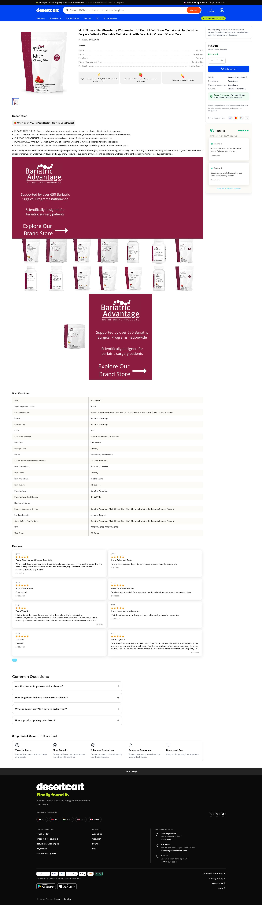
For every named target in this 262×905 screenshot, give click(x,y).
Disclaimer (219, 883)
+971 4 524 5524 (169, 862)
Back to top (131, 771)
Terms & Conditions (214, 873)
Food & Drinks (72, 18)
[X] (217, 814)
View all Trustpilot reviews (229, 188)
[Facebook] (223, 814)
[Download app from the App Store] (67, 886)
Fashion (87, 18)
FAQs (222, 888)
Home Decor (55, 18)
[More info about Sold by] (246, 77)
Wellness (40, 18)
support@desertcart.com (174, 850)
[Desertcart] (47, 10)
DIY (97, 18)
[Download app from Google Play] (46, 886)
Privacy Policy (217, 878)
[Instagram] (211, 814)
